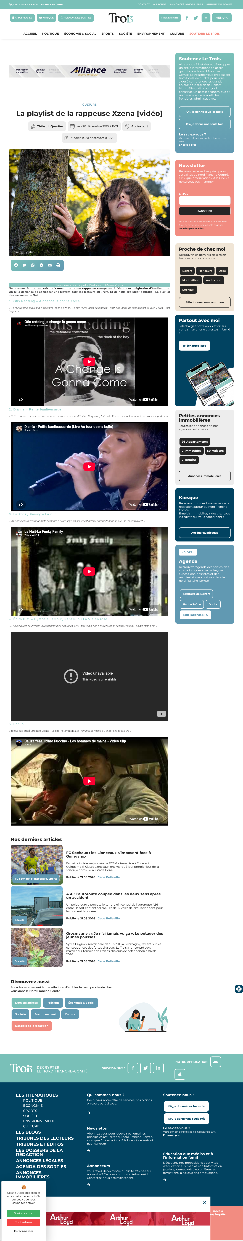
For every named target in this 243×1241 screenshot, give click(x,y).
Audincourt (139, 126)
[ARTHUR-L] (121, 1219)
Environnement (151, 33)
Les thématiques (37, 1095)
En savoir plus (187, 144)
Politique (50, 33)
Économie (33, 1105)
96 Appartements (195, 441)
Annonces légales (219, 4)
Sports (108, 33)
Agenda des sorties (41, 1167)
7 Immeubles (191, 450)
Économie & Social (80, 33)
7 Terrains (189, 459)
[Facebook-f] (187, 18)
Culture (177, 33)
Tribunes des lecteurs (45, 1138)
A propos (159, 4)
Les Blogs (28, 1132)
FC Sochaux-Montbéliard (31, 878)
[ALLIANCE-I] (89, 90)
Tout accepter (24, 1213)
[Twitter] (196, 18)
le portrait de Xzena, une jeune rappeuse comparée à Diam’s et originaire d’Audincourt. (101, 288)
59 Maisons (215, 450)
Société (125, 33)
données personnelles (191, 228)
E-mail (183, 193)
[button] (16, 265)
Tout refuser (23, 1222)
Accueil (30, 33)
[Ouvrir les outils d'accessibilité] (239, 989)
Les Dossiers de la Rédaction (39, 1152)
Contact (144, 4)
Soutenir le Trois (204, 33)
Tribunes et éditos (40, 1144)
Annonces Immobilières (186, 4)
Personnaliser (23, 1231)
